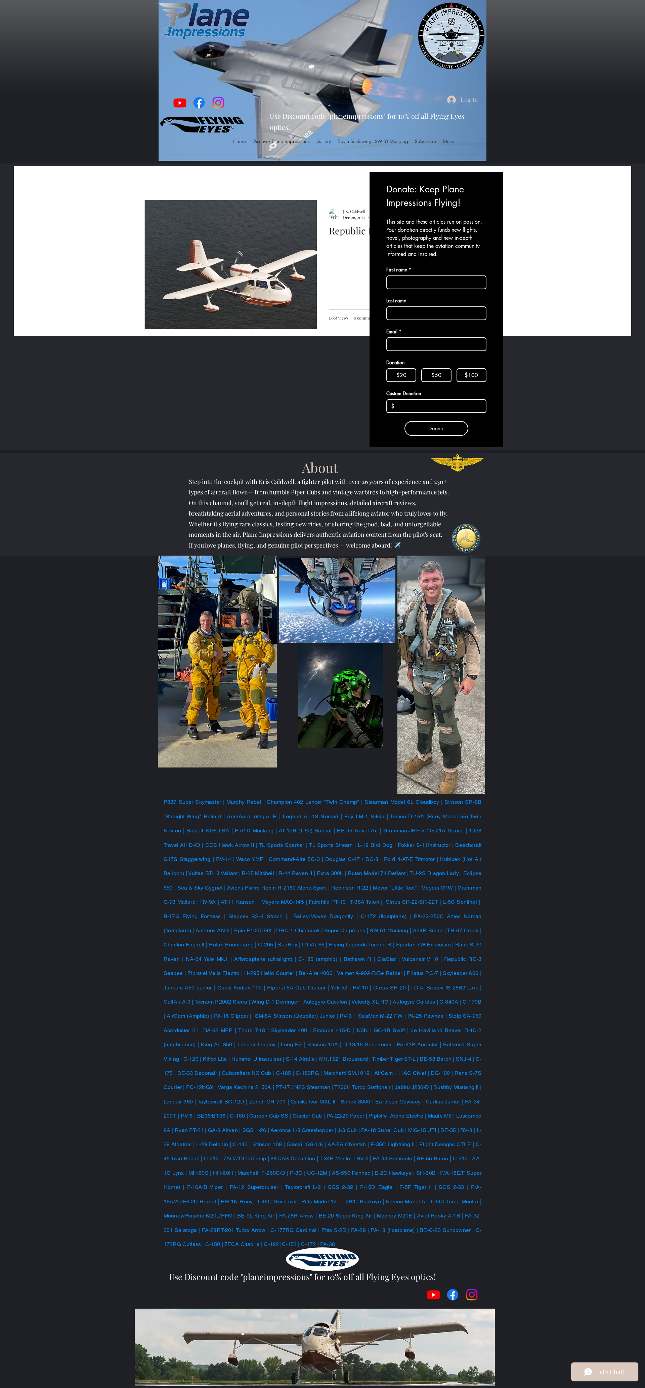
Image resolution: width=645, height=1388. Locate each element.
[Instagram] (218, 102)
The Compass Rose (269, 179)
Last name (396, 300)
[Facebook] (199, 102)
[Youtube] (179, 102)
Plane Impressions (205, 179)
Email (393, 331)
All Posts (155, 179)
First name (398, 269)
